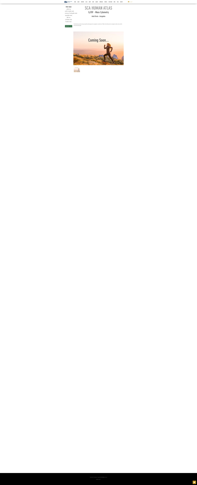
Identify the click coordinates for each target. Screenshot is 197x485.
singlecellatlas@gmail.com (102, 477)
